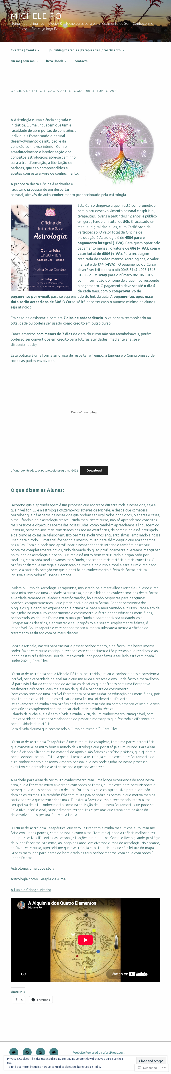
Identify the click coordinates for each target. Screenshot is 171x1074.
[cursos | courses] (40, 1052)
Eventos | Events (23, 50)
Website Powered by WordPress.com (98, 1052)
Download (94, 470)
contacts (81, 61)
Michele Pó (36, 15)
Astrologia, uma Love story (33, 868)
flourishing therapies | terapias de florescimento (84, 50)
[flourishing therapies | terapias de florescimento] (27, 1052)
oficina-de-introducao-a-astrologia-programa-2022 (44, 470)
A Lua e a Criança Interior (31, 890)
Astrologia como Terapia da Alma (38, 879)
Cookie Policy (92, 1066)
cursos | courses (23, 61)
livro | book (54, 61)
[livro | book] (53, 1052)
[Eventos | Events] (13, 1052)
